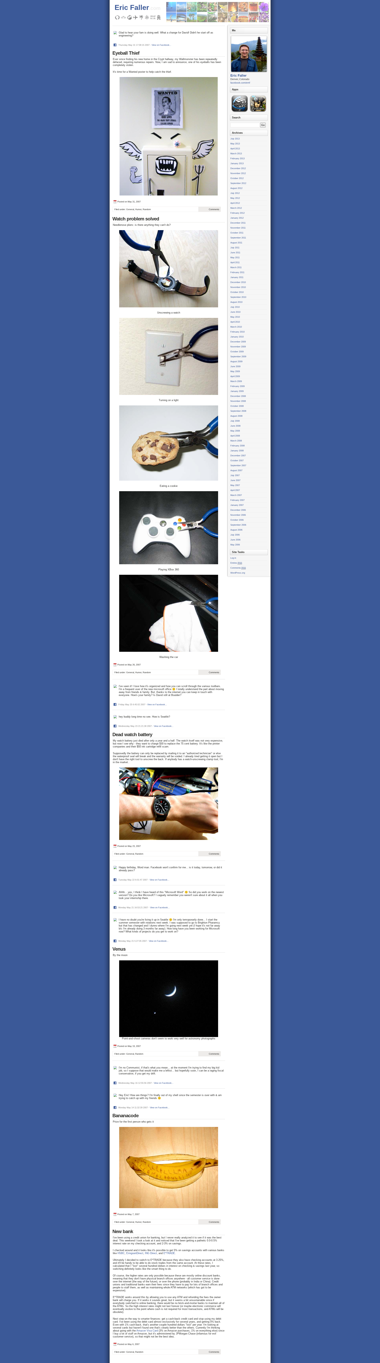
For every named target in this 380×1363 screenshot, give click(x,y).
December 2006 (238, 510)
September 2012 (238, 183)
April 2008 (235, 436)
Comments (214, 209)
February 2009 (237, 386)
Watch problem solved (135, 218)
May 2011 (235, 257)
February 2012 (237, 213)
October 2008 (237, 406)
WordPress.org (237, 573)
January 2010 (237, 337)
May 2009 (235, 371)
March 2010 (236, 327)
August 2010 (236, 302)
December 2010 (238, 282)
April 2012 (235, 203)
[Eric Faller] (249, 73)
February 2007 (237, 500)
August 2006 (236, 530)
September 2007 (238, 465)
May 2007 (235, 485)
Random (147, 209)
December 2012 (238, 168)
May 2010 (235, 317)
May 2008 (235, 431)
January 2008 (237, 450)
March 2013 (236, 153)
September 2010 (238, 297)
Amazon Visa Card (147, 1330)
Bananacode (125, 1115)
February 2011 (237, 272)
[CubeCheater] (239, 111)
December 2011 (238, 223)
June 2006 (235, 540)
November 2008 (238, 401)
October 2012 (237, 178)
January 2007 (237, 505)
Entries (236, 563)
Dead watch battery (132, 734)
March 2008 (236, 440)
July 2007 (235, 475)
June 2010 (235, 312)
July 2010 (235, 307)
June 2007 (235, 480)
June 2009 (235, 366)
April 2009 (235, 376)
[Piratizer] (258, 111)
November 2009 (238, 346)
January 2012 (237, 218)
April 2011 (235, 262)
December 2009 (238, 341)
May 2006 (235, 544)
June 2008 (235, 426)
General (130, 209)
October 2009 (237, 351)
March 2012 (236, 208)
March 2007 (236, 495)
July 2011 (234, 247)
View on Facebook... (161, 45)
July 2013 (235, 138)
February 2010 (237, 332)
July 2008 (235, 421)
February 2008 (237, 445)
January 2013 (237, 163)
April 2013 (235, 148)
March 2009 (236, 381)
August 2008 (236, 416)
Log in (233, 558)
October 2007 (237, 460)
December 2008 (238, 396)
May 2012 (235, 198)
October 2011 (236, 233)
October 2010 (237, 292)
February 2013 (237, 158)
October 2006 (237, 520)
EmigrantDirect (134, 1253)
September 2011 (238, 237)
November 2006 (238, 515)
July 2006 (235, 535)
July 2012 (235, 193)
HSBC (121, 1253)
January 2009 (237, 391)
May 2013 (235, 143)
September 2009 (238, 356)
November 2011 (238, 228)
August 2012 (236, 188)
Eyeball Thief (125, 53)
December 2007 (238, 455)
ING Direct (151, 1253)
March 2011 (236, 267)
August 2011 (236, 242)
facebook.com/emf (240, 82)
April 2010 (235, 322)
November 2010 (238, 287)
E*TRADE (169, 1253)
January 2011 (236, 277)
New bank (122, 1231)
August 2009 (236, 361)
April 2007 (235, 490)
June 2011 (235, 252)
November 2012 (238, 173)
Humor (138, 209)
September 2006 (238, 525)
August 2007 (236, 470)
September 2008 (238, 411)
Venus (118, 949)
